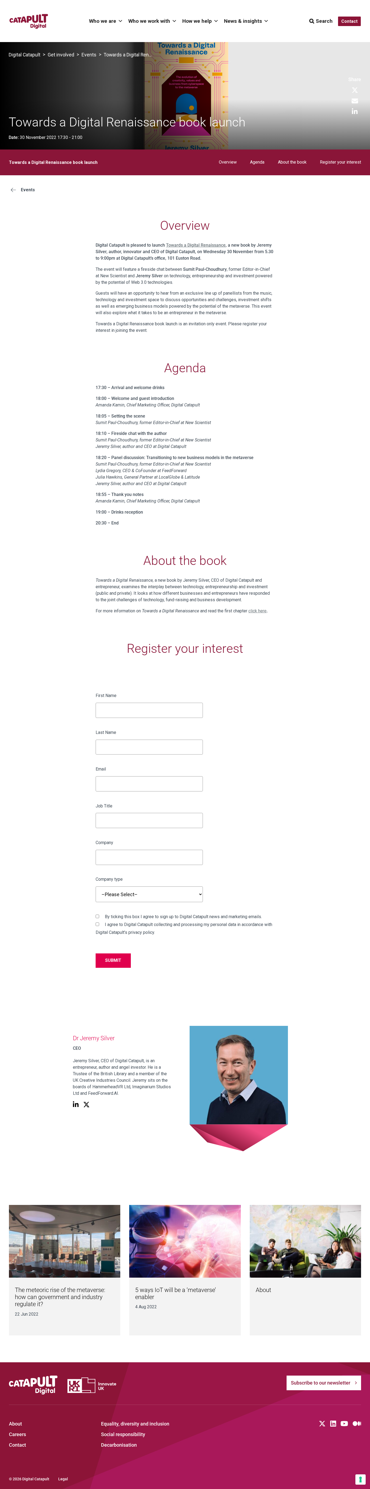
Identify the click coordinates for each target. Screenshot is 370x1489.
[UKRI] (91, 1385)
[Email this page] (355, 101)
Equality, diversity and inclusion (135, 1424)
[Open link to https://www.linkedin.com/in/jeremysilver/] (76, 1105)
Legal (63, 1479)
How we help (197, 21)
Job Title (104, 806)
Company (104, 842)
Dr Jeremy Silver (94, 1038)
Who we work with (149, 21)
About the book (292, 162)
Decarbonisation (119, 1445)
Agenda (257, 162)
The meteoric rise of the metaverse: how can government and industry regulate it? (60, 1297)
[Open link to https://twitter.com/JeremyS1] (86, 1105)
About (263, 1290)
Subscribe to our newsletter (320, 1383)
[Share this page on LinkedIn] (355, 112)
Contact (17, 1445)
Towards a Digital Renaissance (196, 245)
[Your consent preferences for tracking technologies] (360, 1479)
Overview (228, 162)
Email (101, 769)
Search (324, 21)
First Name (106, 695)
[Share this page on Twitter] (355, 90)
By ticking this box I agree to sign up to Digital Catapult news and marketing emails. (183, 916)
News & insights (243, 21)
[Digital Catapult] (33, 1385)
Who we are (102, 21)
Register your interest (340, 162)
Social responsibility (123, 1434)
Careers (17, 1434)
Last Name (106, 732)
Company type (109, 879)
